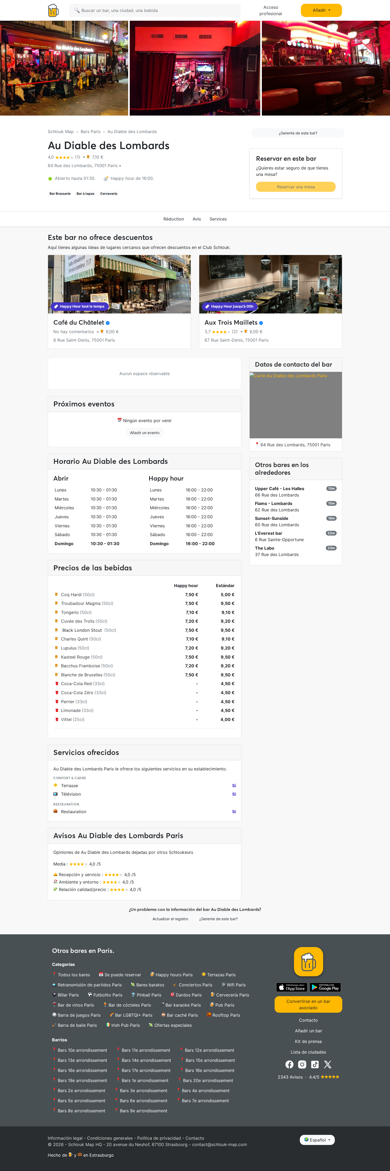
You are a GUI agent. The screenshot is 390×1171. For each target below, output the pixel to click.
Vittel (66, 719)
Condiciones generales (110, 1138)
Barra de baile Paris (77, 1025)
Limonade (71, 710)
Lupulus (68, 648)
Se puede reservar (122, 974)
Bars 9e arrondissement (143, 1110)
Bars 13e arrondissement (82, 1060)
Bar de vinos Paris (75, 1005)
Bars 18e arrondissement (209, 1070)
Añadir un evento (144, 432)
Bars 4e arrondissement (205, 1090)
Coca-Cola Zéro (77, 692)
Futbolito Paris (107, 995)
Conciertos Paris (194, 984)
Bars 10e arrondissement (82, 1050)
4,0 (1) (64, 157)
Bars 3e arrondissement (143, 1090)
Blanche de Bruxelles (81, 674)
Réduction (173, 219)
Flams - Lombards (273, 503)
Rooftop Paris (225, 1015)
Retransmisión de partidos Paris (89, 984)
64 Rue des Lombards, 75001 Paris (294, 444)
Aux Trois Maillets (231, 322)
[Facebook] (289, 1064)
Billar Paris (68, 995)
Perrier (67, 701)
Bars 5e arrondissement (81, 1100)
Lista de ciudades (308, 1052)
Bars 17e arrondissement (145, 1070)
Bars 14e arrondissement (145, 1060)
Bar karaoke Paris (182, 1005)
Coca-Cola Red (76, 683)
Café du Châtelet (78, 322)
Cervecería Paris (232, 995)
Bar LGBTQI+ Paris (133, 1015)
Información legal (65, 1138)
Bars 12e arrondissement (209, 1050)
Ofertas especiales (172, 1025)
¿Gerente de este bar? (298, 133)
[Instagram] (302, 1064)
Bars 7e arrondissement (205, 1100)
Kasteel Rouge (75, 657)
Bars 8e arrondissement (81, 1110)
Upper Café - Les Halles (279, 488)
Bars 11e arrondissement (145, 1050)
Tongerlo (70, 612)
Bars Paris (91, 131)
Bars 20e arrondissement (207, 1080)
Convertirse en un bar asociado (308, 1004)
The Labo (264, 548)
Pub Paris (224, 1005)
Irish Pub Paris (125, 1025)
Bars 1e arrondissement (144, 1080)
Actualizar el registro (170, 919)
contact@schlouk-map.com (219, 1144)
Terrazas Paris (221, 974)
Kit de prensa (308, 1041)
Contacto (308, 1020)
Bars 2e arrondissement (81, 1090)
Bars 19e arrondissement (82, 1080)
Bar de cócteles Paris (129, 1005)
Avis (197, 219)
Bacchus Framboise (80, 665)
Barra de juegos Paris (79, 1015)
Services (218, 219)
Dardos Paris (188, 995)
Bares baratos (149, 984)
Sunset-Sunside (271, 518)
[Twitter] (328, 1064)
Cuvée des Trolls (77, 621)
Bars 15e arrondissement (209, 1060)
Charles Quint (74, 639)
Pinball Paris (148, 995)
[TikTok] (315, 1064)
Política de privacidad (159, 1138)
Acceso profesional (270, 10)
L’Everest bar (268, 533)
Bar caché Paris (182, 1015)
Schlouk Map (61, 131)
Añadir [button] (320, 10)
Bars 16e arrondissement (82, 1070)
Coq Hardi (71, 594)
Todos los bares (73, 974)
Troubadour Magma (81, 603)
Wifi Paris (236, 984)
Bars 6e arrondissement (143, 1100)
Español (318, 1140)
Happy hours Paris (173, 974)
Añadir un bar (308, 1030)
